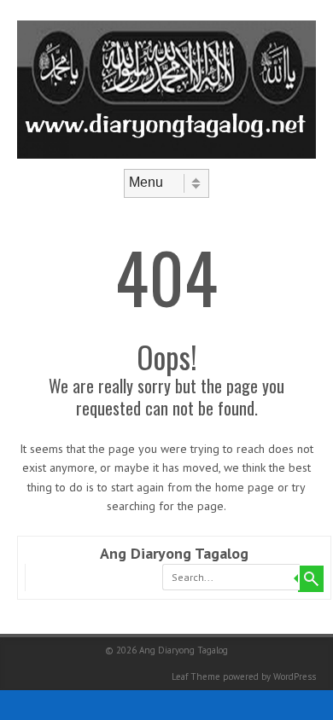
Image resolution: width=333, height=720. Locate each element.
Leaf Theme (196, 676)
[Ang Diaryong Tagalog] (166, 154)
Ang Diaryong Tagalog (174, 553)
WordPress (294, 676)
